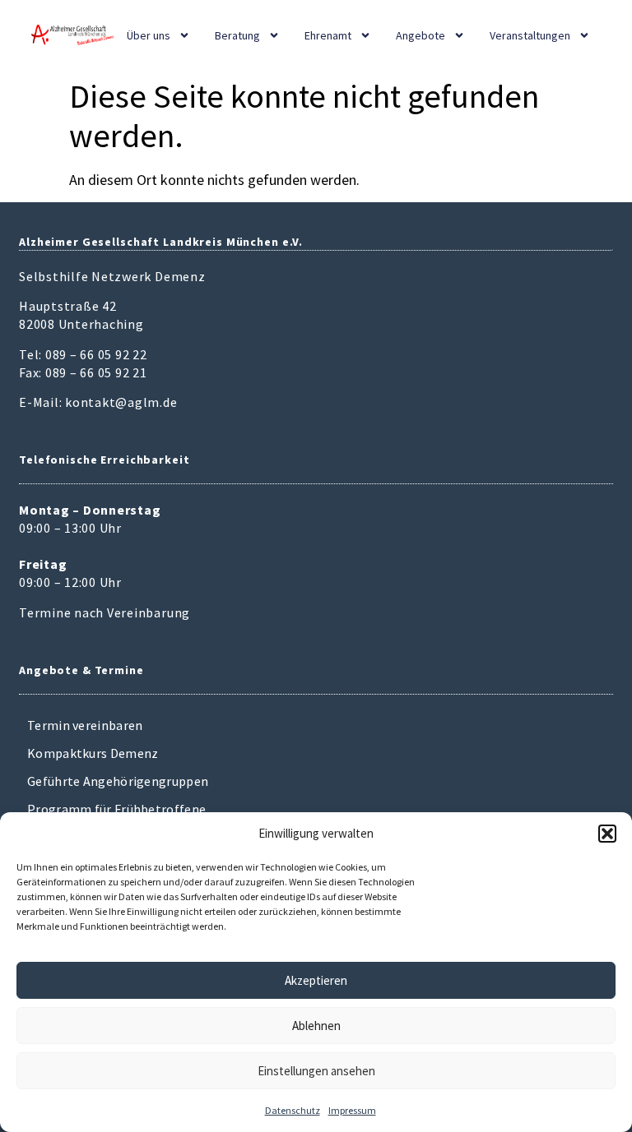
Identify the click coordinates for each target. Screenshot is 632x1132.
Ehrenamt (327, 35)
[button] (607, 833)
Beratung (237, 35)
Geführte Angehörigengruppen (117, 781)
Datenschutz (292, 1110)
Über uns (148, 35)
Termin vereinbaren (84, 725)
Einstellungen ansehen (316, 1071)
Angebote (420, 35)
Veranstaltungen (530, 35)
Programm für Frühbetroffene (116, 809)
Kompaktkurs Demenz (92, 753)
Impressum (352, 1110)
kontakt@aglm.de (121, 402)
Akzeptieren (316, 980)
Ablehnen (316, 1025)
